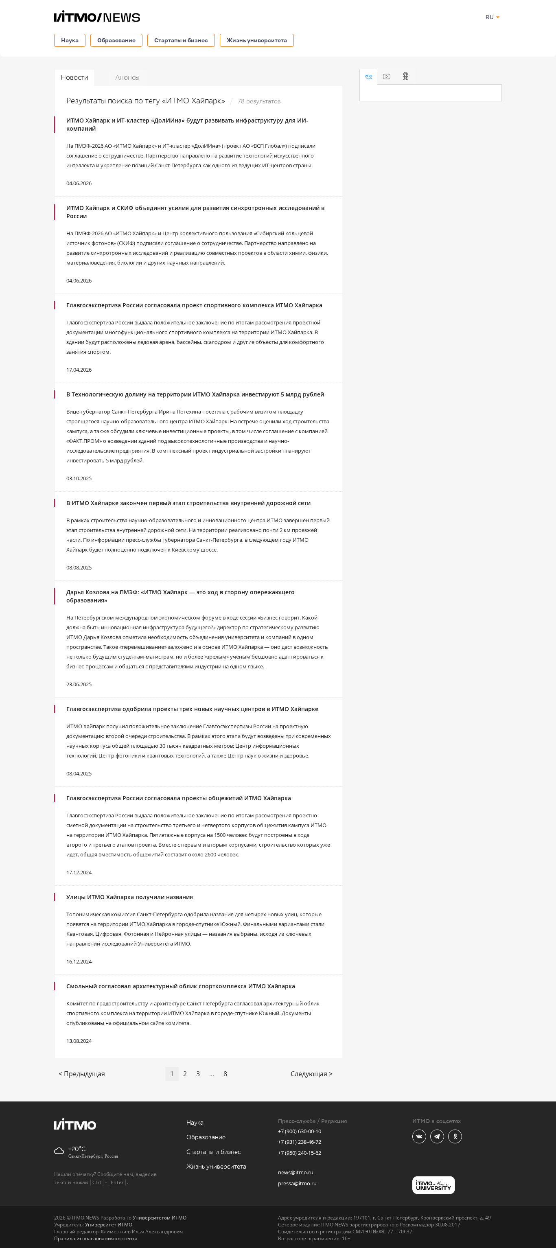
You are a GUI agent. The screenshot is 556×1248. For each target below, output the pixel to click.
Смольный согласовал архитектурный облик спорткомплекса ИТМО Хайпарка (180, 986)
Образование (116, 40)
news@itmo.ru (295, 1172)
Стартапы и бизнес (181, 40)
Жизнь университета (257, 40)
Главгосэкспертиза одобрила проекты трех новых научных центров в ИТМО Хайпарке (192, 709)
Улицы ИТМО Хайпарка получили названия (129, 897)
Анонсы (127, 77)
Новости (74, 77)
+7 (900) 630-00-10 (299, 1131)
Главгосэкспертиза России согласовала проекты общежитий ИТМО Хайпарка (178, 798)
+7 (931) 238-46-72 (299, 1141)
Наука (70, 40)
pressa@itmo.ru (297, 1183)
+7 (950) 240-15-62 (299, 1152)
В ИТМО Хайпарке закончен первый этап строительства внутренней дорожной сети (188, 503)
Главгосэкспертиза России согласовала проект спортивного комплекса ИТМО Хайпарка (194, 305)
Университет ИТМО (108, 1224)
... (211, 1073)
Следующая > (312, 1073)
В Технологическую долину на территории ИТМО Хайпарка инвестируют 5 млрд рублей (195, 394)
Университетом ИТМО (159, 1217)
